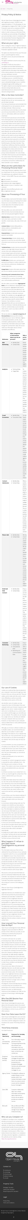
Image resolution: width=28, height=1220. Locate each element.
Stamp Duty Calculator (9, 1189)
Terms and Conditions (8, 1202)
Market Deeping (8, 1176)
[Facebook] (14, 1217)
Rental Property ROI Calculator (10, 1191)
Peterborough (8, 1174)
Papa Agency (10, 1212)
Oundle (6, 1178)
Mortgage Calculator (8, 1187)
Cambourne (7, 1170)
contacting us (5, 62)
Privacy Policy (6, 1201)
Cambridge (7, 1172)
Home (3, 8)
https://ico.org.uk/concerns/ (9, 1139)
